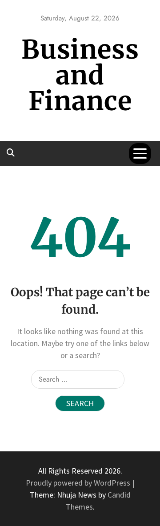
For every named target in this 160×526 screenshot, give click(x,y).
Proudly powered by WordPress (79, 483)
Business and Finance (80, 75)
